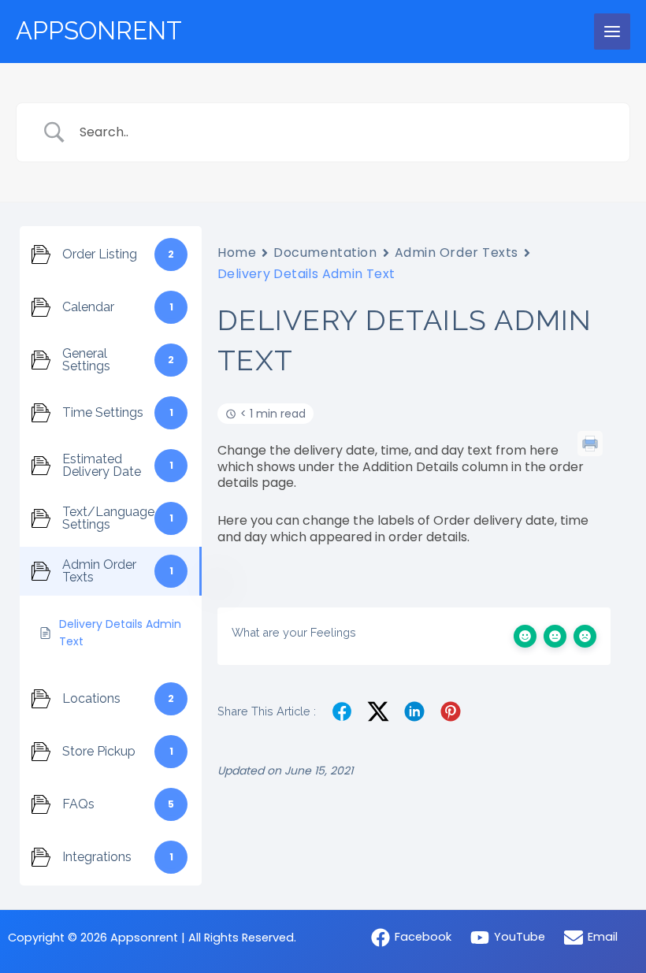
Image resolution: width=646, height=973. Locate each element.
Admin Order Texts (457, 252)
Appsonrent (99, 31)
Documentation (325, 252)
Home (236, 252)
